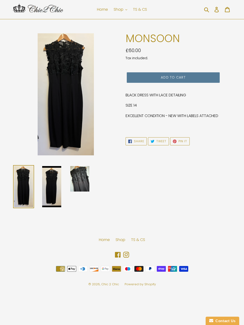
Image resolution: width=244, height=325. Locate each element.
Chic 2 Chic (110, 284)
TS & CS (138, 239)
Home (104, 239)
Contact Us (224, 321)
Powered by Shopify (140, 284)
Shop (120, 239)
